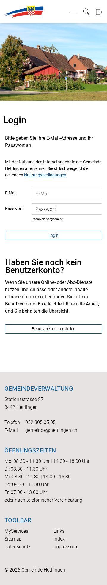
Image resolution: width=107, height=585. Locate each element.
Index (59, 539)
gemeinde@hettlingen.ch (51, 430)
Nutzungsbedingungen (45, 175)
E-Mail (10, 193)
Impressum (65, 546)
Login (99, 11)
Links (59, 531)
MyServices (16, 531)
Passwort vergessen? (47, 219)
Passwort (14, 208)
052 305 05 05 (40, 422)
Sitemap (13, 539)
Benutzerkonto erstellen (53, 328)
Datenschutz (17, 546)
